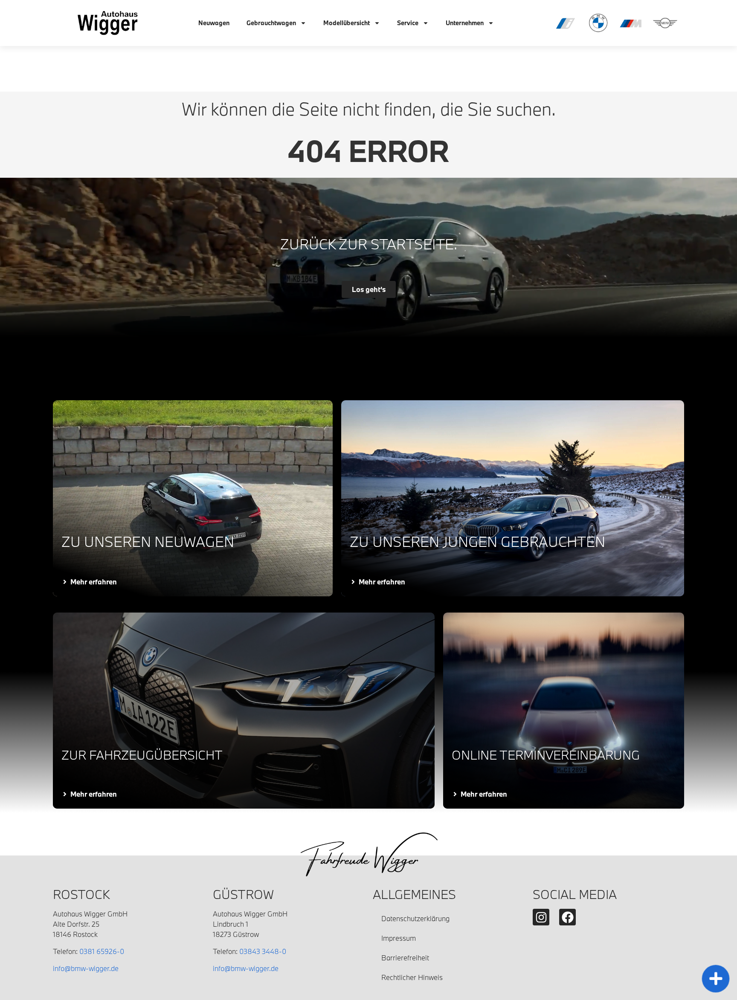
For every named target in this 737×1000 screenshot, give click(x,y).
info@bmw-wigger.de (86, 968)
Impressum (398, 938)
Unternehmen (465, 23)
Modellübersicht (346, 23)
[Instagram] (541, 917)
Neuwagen (213, 23)
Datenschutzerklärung (415, 918)
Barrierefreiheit (405, 957)
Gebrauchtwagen (271, 23)
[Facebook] (567, 917)
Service (407, 23)
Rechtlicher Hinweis (412, 977)
